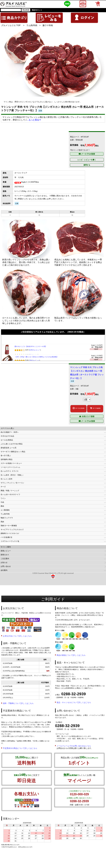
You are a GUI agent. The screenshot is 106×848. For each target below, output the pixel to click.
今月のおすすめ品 (7, 436)
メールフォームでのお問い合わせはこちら (74, 746)
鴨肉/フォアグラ (7, 518)
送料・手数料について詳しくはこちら (18, 703)
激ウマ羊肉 (48, 25)
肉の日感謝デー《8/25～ (10, 432)
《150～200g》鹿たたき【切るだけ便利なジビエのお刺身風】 (36, 358)
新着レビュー (6, 551)
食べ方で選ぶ (6, 456)
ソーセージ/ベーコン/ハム (10, 467)
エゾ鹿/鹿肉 (5, 510)
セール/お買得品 (7, 440)
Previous (5, 67)
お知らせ (4, 562)
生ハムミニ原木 (6, 479)
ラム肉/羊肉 (31, 25)
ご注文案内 (5, 559)
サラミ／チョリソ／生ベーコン (12, 483)
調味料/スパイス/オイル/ (10, 533)
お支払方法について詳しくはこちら (17, 636)
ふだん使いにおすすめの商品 (11, 444)
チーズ (3, 487)
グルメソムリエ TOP (11, 25)
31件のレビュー (34, 351)
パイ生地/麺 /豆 (6, 537)
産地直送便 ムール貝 (8, 448)
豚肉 (2, 506)
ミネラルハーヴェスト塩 (10, 541)
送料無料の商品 (6, 459)
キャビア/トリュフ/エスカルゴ (12, 529)
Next (101, 67)
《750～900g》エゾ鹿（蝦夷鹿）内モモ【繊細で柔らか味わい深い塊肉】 (40, 337)
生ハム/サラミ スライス (9, 471)
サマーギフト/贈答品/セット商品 (13, 452)
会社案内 (4, 570)
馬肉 (2, 522)
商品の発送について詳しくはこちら (71, 655)
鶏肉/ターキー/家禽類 (9, 526)
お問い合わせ (6, 566)
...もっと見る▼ (34, 120)
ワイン (3, 498)
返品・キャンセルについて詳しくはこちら (74, 702)
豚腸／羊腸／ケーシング (10, 491)
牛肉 (2, 502)
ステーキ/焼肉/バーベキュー (11, 463)
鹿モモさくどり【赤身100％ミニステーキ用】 (30, 348)
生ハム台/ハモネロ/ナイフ (10, 494)
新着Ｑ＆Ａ (5, 555)
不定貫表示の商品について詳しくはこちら (20, 748)
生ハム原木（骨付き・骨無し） (12, 475)
